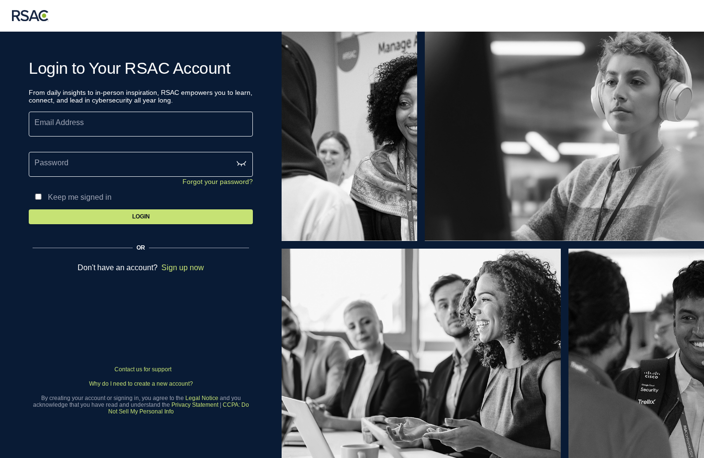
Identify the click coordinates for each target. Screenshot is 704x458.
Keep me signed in (80, 197)
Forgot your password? (217, 181)
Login (141, 216)
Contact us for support (142, 369)
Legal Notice (201, 398)
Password (51, 163)
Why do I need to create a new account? (141, 383)
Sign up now (182, 267)
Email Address (59, 122)
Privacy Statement (194, 404)
